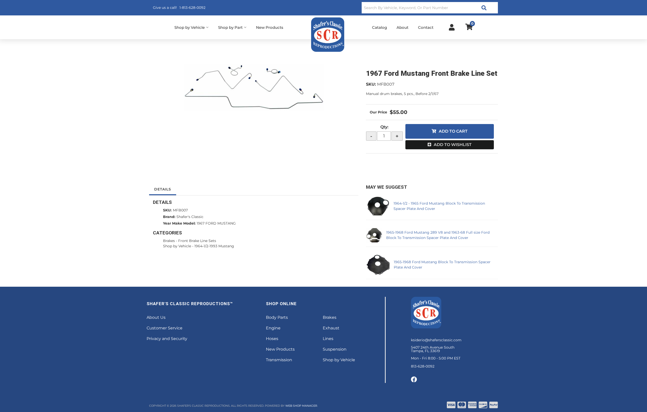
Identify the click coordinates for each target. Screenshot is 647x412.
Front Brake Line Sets (197, 240)
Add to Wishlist (453, 144)
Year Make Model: (179, 223)
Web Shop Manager (301, 405)
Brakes (169, 240)
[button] (430, 7)
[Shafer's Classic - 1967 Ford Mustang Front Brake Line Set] (253, 87)
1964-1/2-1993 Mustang (214, 246)
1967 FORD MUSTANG (216, 223)
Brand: (169, 216)
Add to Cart (453, 131)
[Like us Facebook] (414, 379)
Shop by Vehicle (177, 246)
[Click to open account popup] (451, 27)
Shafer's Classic (189, 216)
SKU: (371, 84)
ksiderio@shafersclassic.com (436, 340)
